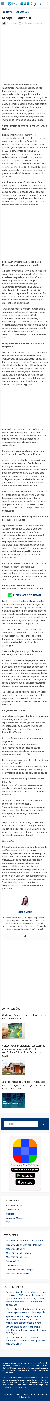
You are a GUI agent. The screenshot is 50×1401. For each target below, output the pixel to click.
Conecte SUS (22, 12)
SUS (8, 1222)
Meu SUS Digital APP (16, 1249)
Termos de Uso (29, 1394)
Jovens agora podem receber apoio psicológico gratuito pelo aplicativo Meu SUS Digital (26, 1330)
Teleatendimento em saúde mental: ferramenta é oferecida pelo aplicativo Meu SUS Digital (25, 1340)
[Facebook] (25, 936)
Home (9, 12)
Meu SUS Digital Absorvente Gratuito (24, 1240)
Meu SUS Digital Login (17, 1257)
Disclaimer (7, 1394)
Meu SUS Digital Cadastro (19, 1253)
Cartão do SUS (13, 1265)
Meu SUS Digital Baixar (17, 1273)
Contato (17, 1394)
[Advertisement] (25, 55)
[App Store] (25, 1182)
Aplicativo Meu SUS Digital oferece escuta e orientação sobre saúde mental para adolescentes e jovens (23, 1319)
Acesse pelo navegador (25, 1169)
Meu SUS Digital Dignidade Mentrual (24, 1245)
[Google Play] (25, 1175)
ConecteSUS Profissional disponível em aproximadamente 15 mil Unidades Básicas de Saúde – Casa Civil (23, 1050)
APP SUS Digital (14, 1205)
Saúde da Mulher (14, 1218)
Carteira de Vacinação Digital (20, 1269)
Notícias (10, 1214)
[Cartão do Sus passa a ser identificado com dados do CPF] (13, 1031)
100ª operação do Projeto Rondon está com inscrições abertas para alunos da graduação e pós (24, 1085)
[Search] (42, 1124)
